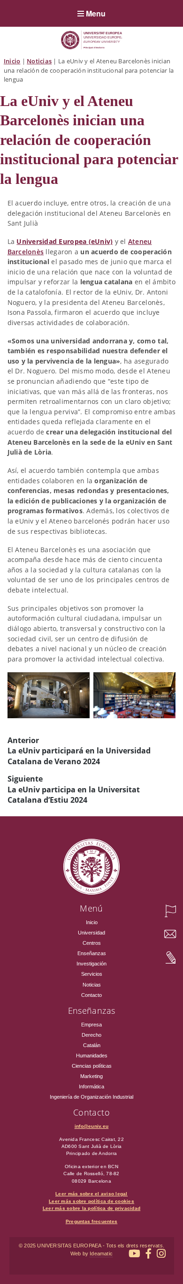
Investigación (91, 963)
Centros (92, 943)
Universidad (91, 932)
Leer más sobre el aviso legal (91, 1193)
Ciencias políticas (92, 1066)
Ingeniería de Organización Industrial (91, 1097)
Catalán (91, 1045)
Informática (91, 1086)
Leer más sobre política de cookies (91, 1201)
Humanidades (91, 1055)
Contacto (91, 995)
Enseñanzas (91, 953)
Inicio (12, 61)
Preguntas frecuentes (91, 1221)
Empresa (91, 1024)
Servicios (91, 974)
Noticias (39, 61)
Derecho (91, 1035)
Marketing (91, 1076)
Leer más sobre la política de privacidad (91, 1208)
